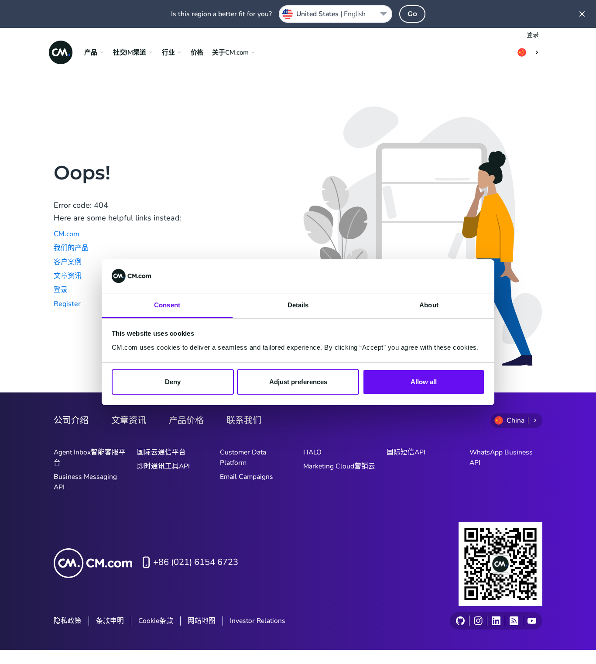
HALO (312, 452)
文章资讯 (68, 276)
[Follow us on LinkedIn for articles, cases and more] (496, 621)
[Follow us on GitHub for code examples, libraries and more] (460, 621)
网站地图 (202, 621)
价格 (197, 52)
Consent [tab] (167, 304)
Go (412, 14)
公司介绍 (71, 420)
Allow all (424, 381)
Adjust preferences (298, 381)
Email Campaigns (246, 477)
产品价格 (186, 420)
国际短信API (406, 452)
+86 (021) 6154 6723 (195, 562)
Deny (173, 381)
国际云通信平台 (161, 452)
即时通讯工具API (163, 466)
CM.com (66, 234)
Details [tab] (298, 304)
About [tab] (428, 304)
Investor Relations (257, 621)
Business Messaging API (85, 482)
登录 (533, 35)
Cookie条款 (155, 621)
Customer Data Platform (243, 457)
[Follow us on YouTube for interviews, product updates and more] (532, 621)
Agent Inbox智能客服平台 (90, 457)
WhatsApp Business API (501, 457)
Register (67, 304)
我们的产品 (71, 248)
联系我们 (243, 420)
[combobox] (335, 14)
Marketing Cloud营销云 (339, 466)
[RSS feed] (514, 621)
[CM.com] (60, 52)
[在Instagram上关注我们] (478, 621)
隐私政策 (68, 621)
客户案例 (68, 262)
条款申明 (110, 621)
